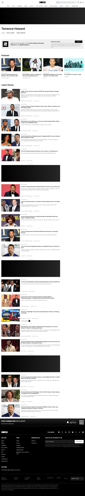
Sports (3, 450)
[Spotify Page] (83, 432)
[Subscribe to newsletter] (79, 441)
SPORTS (32, 6)
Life (2, 452)
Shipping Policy (20, 447)
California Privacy (27, 478)
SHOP (8, 6)
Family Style (4, 461)
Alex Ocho (23, 351)
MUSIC (26, 6)
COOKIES (65, 478)
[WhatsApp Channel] (65, 432)
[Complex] (42, 2)
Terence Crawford (20, 32)
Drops (18, 443)
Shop (17, 440)
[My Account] (80, 2)
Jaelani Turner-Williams (26, 211)
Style (2, 440)
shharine (66, 76)
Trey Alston (24, 291)
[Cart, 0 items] (83, 2)
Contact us (34, 443)
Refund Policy (19, 450)
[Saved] (78, 2)
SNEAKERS (19, 6)
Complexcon (4, 459)
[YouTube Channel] (72, 432)
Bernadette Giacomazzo (26, 100)
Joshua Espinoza (5, 78)
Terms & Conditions (4, 478)
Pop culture (4, 447)
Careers (33, 440)
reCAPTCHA (58, 45)
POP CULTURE (39, 6)
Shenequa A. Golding (25, 318)
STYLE (13, 6)
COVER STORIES (53, 6)
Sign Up (78, 41)
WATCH (67, 6)
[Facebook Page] (59, 432)
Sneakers (3, 445)
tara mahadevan (26, 78)
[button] (77, 478)
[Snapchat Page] (76, 432)
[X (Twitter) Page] (62, 432)
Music (2, 443)
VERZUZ (61, 6)
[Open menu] (2, 2)
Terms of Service (77, 45)
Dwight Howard (10, 32)
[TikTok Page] (79, 432)
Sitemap (59, 477)
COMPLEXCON (74, 6)
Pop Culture (4, 73)
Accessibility (50, 477)
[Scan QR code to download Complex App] (81, 422)
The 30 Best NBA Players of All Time (10, 470)
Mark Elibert (24, 386)
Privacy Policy (69, 45)
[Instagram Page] (69, 432)
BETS (46, 6)
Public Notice (38, 478)
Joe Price (23, 160)
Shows (3, 456)
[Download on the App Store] (72, 422)
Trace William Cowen (26, 130)
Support (18, 445)
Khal (44, 78)
